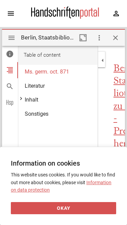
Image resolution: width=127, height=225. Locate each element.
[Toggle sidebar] (11, 38)
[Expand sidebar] (11, 13)
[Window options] (99, 38)
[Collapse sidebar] (103, 60)
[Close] (115, 38)
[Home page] (65, 17)
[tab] (10, 54)
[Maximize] (83, 38)
